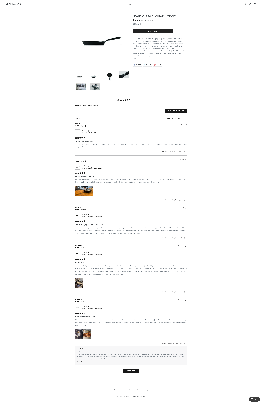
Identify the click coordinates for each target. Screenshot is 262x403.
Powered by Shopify (138, 396)
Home (131, 4)
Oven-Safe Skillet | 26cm (90, 133)
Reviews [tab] (80, 105)
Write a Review (178, 111)
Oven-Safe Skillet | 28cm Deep (92, 216)
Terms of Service (128, 390)
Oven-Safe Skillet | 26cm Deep (92, 168)
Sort (169, 118)
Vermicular (13, 4)
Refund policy (142, 390)
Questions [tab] (93, 105)
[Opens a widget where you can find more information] (254, 399)
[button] (143, 20)
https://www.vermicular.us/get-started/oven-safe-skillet (162, 356)
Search (116, 390)
